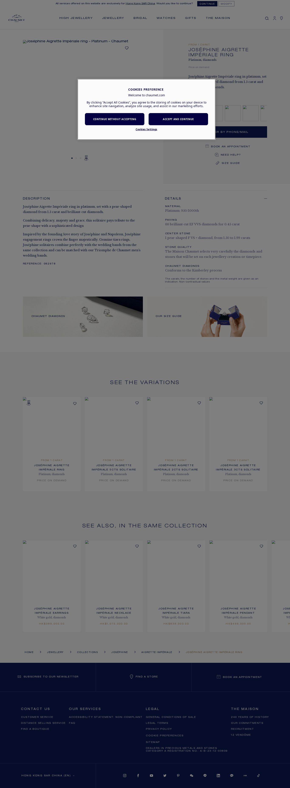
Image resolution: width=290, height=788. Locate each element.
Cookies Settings (146, 129)
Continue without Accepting (114, 119)
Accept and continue (178, 119)
